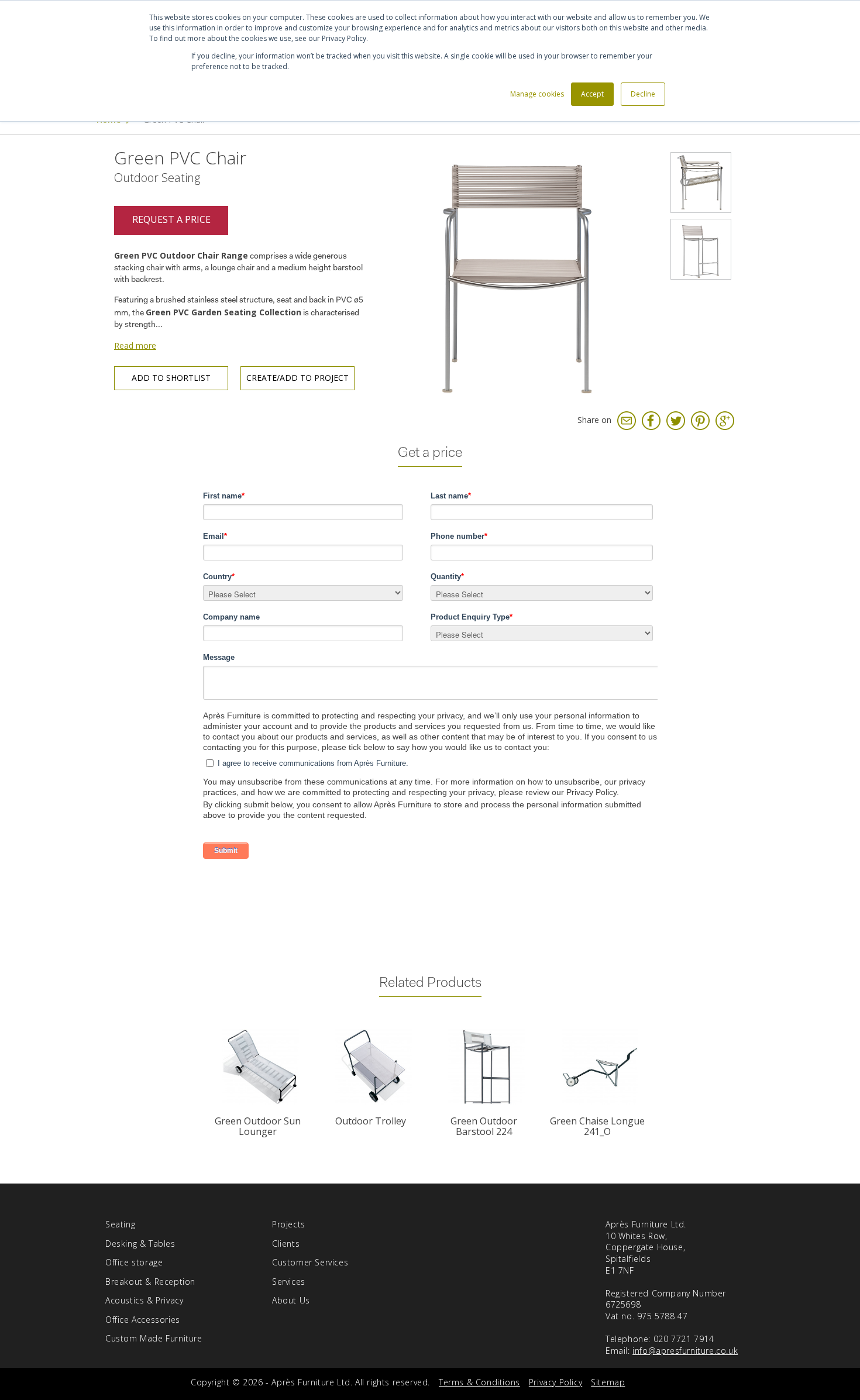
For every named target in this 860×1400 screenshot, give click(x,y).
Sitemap (608, 1382)
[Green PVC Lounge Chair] (700, 182)
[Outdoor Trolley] (373, 1067)
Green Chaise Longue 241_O (597, 1126)
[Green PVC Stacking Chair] (520, 274)
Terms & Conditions (479, 1382)
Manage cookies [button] (537, 94)
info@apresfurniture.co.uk (685, 1350)
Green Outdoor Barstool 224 (483, 1126)
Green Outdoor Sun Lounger (258, 1126)
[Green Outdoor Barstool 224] (486, 1067)
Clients (286, 1243)
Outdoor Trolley (370, 1121)
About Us (291, 1300)
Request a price (171, 219)
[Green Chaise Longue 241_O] (599, 1067)
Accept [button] (592, 94)
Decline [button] (643, 94)
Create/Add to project (297, 377)
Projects (288, 1224)
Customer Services (310, 1262)
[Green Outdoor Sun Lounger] (260, 1067)
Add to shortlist (171, 377)
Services (288, 1281)
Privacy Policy (555, 1382)
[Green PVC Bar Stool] (700, 249)
